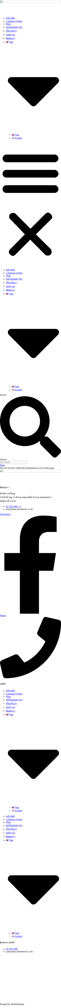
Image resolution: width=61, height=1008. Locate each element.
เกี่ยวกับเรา (11, 31)
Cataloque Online (14, 21)
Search (3, 395)
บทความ (10, 34)
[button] (30, 204)
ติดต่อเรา (10, 38)
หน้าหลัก (10, 18)
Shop (8, 24)
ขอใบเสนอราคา (14, 27)
